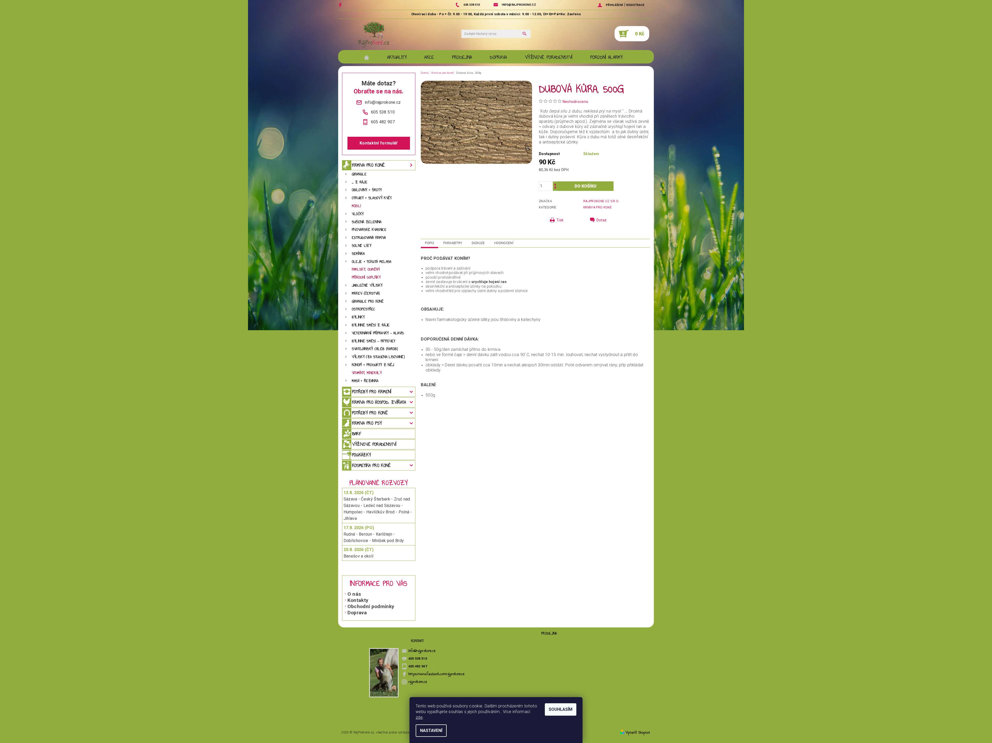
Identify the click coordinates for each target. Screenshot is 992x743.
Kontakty (358, 600)
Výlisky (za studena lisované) (378, 357)
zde (419, 717)
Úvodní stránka (369, 57)
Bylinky (358, 317)
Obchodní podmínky (370, 606)
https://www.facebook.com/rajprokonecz (436, 674)
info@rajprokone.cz (422, 651)
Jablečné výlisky (367, 285)
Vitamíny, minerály (367, 373)
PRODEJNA (462, 57)
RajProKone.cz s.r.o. (601, 201)
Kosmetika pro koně (371, 465)
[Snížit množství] (555, 188)
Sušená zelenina (367, 222)
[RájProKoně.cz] (374, 34)
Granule (359, 174)
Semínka (358, 254)
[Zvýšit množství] (555, 183)
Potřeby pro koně (370, 412)
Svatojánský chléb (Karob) (375, 349)
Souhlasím (560, 709)
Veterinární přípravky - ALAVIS (378, 333)
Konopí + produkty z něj (373, 365)
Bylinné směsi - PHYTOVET (374, 341)
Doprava (357, 613)
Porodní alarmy (606, 57)
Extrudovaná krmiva (369, 238)
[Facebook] (341, 5)
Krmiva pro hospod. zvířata (379, 402)
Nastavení (431, 730)
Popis (429, 243)
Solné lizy (361, 246)
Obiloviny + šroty (367, 190)
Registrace (635, 5)
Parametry (452, 243)
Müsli (356, 206)
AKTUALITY (397, 57)
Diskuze (478, 243)
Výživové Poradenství (548, 57)
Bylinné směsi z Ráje (371, 325)
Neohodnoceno (575, 102)
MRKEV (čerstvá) (366, 293)
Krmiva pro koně (368, 165)
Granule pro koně (368, 301)
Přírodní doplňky (366, 277)
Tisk (559, 220)
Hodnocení (503, 243)
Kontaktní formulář (379, 143)
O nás (354, 594)
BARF (356, 433)
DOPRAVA (498, 57)
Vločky (358, 214)
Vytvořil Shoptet (637, 733)
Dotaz (601, 220)
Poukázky (361, 454)
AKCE (429, 57)
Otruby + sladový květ (372, 198)
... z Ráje (359, 182)
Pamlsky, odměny (366, 269)
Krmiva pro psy (367, 423)
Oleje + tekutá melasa (371, 262)
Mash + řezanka (365, 381)
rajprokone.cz (418, 682)
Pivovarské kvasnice (369, 230)
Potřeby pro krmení (371, 391)
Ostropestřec (363, 309)
